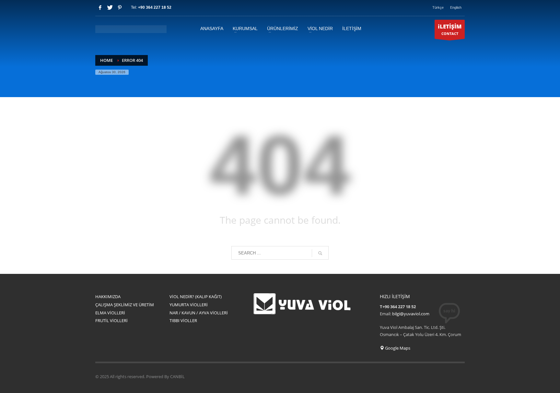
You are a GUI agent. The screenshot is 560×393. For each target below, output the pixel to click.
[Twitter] (110, 7)
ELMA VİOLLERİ (110, 313)
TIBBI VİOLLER (183, 320)
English (455, 7)
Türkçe (438, 7)
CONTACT (449, 29)
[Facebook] (100, 7)
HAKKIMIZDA (108, 296)
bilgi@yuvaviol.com (410, 314)
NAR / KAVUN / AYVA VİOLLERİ (198, 313)
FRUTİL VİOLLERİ (111, 320)
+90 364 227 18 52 (154, 7)
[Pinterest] (119, 7)
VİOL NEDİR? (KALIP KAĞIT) (195, 296)
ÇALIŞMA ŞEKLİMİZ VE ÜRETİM (124, 305)
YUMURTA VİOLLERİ (188, 305)
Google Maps (397, 348)
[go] (320, 253)
